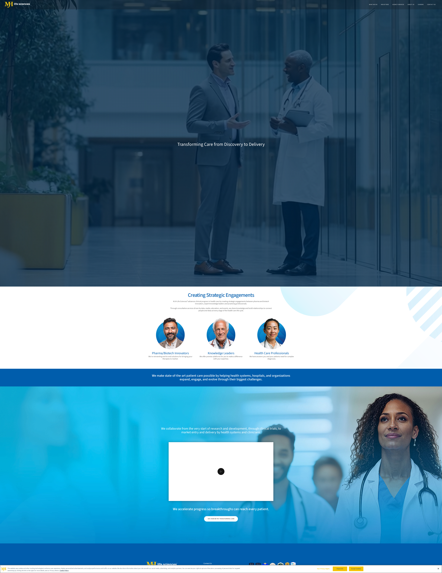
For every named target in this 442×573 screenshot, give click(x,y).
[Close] (438, 568)
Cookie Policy (64, 571)
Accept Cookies (356, 569)
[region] (221, 569)
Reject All (340, 569)
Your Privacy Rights (323, 569)
